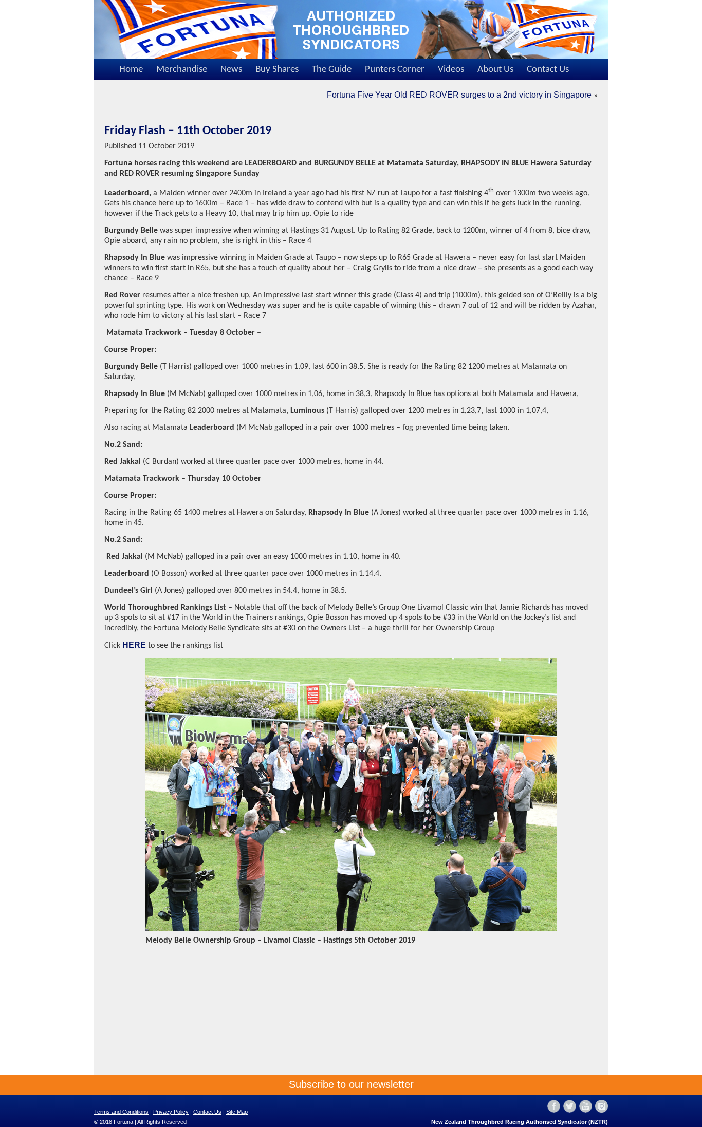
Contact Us (548, 69)
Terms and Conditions (121, 1112)
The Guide (332, 69)
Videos (451, 69)
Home (131, 69)
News (231, 69)
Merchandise (181, 69)
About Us (495, 69)
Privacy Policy (171, 1112)
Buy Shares (277, 69)
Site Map (237, 1112)
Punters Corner (394, 69)
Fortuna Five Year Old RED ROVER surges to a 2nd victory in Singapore (459, 94)
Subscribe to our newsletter (351, 1084)
